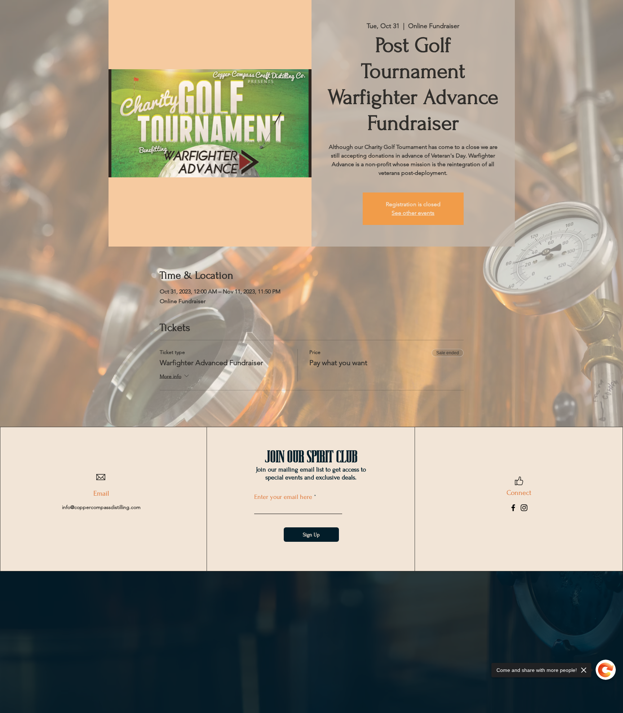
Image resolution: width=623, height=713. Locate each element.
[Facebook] (513, 507)
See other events (413, 212)
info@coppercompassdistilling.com (101, 507)
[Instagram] (524, 507)
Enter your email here (283, 497)
